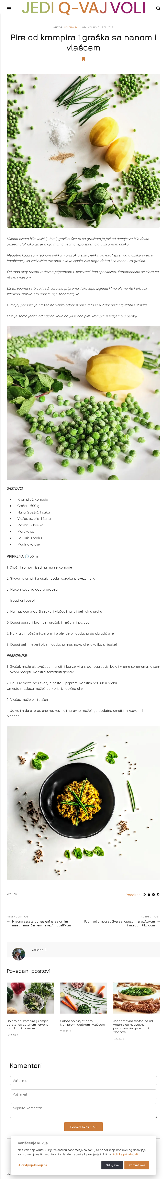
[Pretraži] (158, 8)
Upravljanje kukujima (32, 1165)
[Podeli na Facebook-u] (149, 894)
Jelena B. (71, 27)
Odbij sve (112, 1165)
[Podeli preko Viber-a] (144, 894)
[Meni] (9, 9)
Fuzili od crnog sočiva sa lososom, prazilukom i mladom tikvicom (119, 923)
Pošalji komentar (83, 1126)
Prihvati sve (137, 1165)
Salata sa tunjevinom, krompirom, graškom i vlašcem (82, 1022)
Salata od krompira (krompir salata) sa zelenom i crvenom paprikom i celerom (29, 1024)
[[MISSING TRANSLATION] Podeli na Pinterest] (153, 894)
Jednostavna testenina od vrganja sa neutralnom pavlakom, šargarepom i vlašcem (133, 1026)
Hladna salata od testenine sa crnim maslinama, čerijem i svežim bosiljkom (41, 923)
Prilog (12, 894)
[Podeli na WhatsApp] (158, 894)
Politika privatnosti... (126, 1154)
